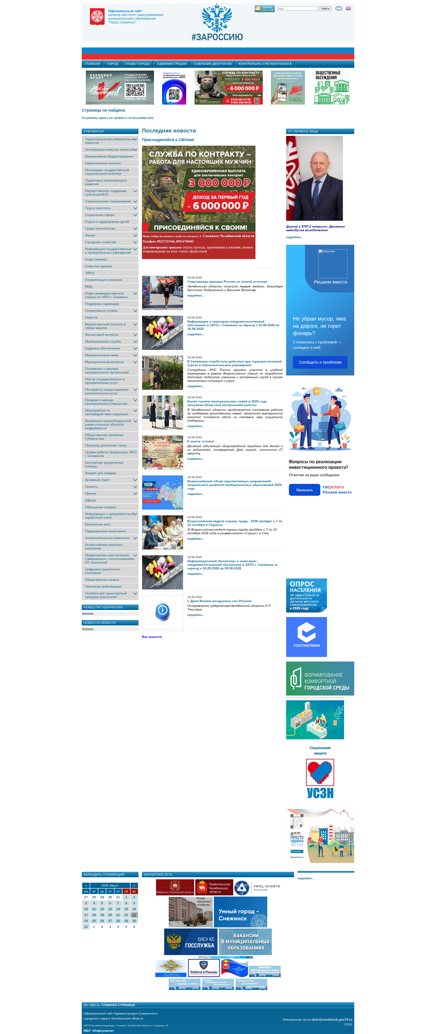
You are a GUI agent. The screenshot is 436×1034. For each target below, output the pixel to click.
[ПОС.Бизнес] (320, 501)
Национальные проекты (103, 163)
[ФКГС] (288, 88)
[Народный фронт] (120, 88)
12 (102, 909)
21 (118, 915)
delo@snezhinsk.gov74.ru (332, 1019)
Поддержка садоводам (102, 304)
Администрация (172, 64)
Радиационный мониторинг (105, 531)
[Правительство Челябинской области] (174, 88)
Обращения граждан (100, 507)
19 (102, 915)
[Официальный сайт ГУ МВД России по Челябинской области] (171, 976)
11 (94, 909)
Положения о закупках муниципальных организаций (107, 370)
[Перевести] (348, 8)
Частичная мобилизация (103, 586)
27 (86, 897)
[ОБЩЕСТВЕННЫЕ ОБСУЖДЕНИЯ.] (331, 88)
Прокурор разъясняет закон (106, 445)
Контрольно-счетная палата (265, 64)
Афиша (90, 500)
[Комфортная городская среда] (320, 694)
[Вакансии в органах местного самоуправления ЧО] (245, 954)
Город (112, 64)
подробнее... (294, 237)
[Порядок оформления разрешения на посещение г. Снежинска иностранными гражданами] (251, 989)
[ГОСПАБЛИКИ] (306, 656)
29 (102, 897)
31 (118, 897)
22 (126, 915)
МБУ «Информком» (99, 1030)
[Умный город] (241, 926)
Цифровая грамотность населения (102, 571)
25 (94, 921)
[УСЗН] (320, 800)
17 (86, 915)
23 (134, 915)
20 (110, 915)
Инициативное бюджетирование (109, 156)
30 (110, 897)
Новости (91, 317)
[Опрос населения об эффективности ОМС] (306, 611)
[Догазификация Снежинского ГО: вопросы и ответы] (315, 738)
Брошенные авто (97, 524)
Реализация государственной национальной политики (107, 171)
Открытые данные (98, 266)
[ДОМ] (320, 862)
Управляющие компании (103, 280)
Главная (92, 64)
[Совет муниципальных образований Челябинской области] (251, 976)
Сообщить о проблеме (320, 362)
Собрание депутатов (213, 64)
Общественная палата (102, 579)
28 (94, 897)
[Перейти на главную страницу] (177, 31)
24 (86, 921)
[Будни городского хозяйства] (190, 926)
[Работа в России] (204, 976)
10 (86, 909)
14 (118, 909)
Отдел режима (96, 259)
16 (134, 909)
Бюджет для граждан (100, 473)
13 (110, 909)
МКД (88, 286)
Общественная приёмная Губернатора (104, 436)
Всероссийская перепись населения (104, 546)
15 (126, 909)
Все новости (152, 637)
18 (94, 915)
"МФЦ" (90, 273)
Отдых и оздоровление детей (107, 221)
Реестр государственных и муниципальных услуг (104, 381)
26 (102, 921)
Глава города (137, 64)
